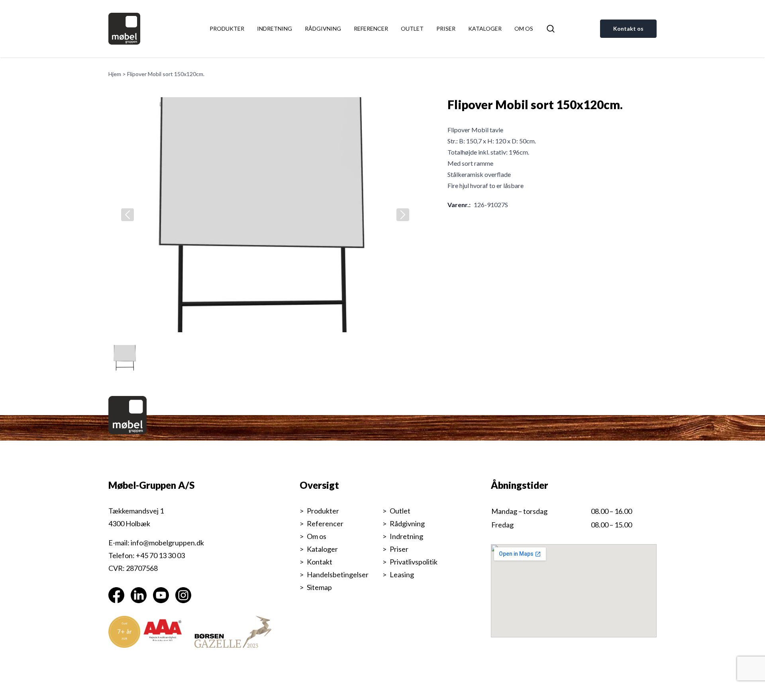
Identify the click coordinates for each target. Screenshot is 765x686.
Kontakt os (628, 28)
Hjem (114, 74)
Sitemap (319, 587)
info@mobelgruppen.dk (167, 542)
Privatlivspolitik (413, 561)
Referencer (371, 28)
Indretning (274, 28)
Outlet (412, 28)
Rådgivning (323, 28)
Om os (523, 28)
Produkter (227, 28)
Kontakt (319, 561)
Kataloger (485, 28)
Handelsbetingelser (338, 574)
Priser (445, 28)
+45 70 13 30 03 (160, 555)
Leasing (402, 574)
